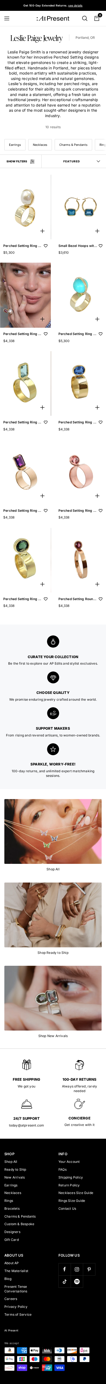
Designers (12, 1232)
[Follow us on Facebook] (64, 1269)
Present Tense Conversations (15, 1289)
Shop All (10, 1162)
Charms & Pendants (73, 145)
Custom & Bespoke (19, 1224)
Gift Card (11, 1240)
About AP (11, 1263)
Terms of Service (18, 1314)
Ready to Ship (15, 1169)
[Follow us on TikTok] (64, 1281)
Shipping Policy (70, 1177)
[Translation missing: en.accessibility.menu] (9, 18)
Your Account (69, 1162)
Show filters (17, 161)
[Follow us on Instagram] (77, 1269)
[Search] (85, 18)
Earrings (15, 145)
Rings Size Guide (71, 1201)
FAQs (62, 1169)
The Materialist (16, 1271)
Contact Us (67, 1208)
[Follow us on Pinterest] (89, 1269)
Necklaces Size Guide (75, 1193)
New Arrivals (14, 1177)
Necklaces (40, 145)
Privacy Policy (15, 1307)
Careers (10, 1299)
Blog (7, 1279)
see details (75, 5)
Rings (8, 1201)
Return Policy (69, 1185)
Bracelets (12, 1208)
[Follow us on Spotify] (77, 1281)
